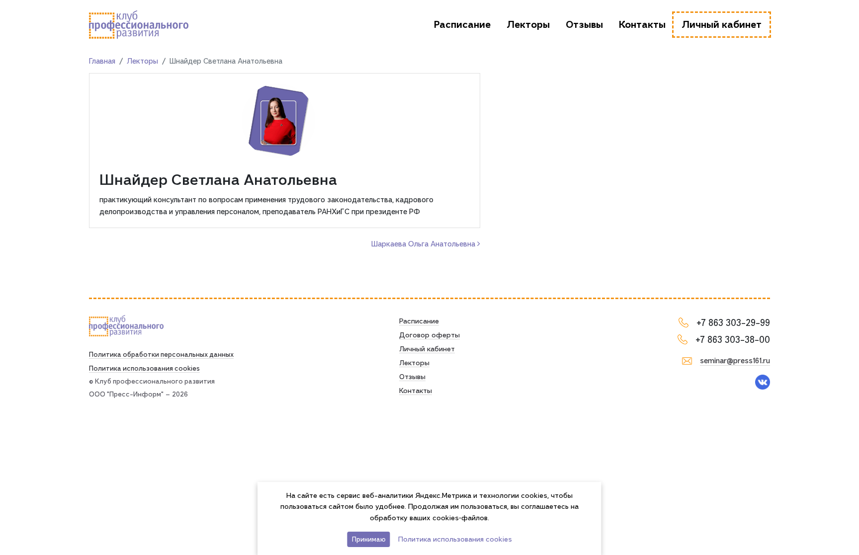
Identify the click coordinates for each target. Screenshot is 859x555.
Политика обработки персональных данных (161, 354)
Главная (102, 61)
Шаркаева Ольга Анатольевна (424, 243)
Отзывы (584, 24)
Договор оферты (429, 335)
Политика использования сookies (144, 368)
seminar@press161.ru (735, 360)
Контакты (642, 24)
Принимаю (369, 539)
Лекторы (528, 24)
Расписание (462, 24)
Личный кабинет (722, 24)
